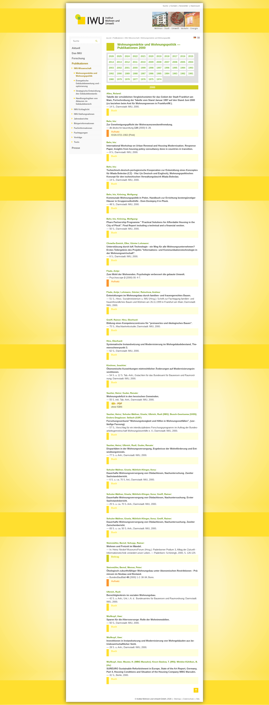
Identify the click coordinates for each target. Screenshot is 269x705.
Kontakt (173, 6)
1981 (190, 73)
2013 (119, 62)
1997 (158, 67)
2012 (127, 62)
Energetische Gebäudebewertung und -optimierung (88, 83)
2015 (190, 56)
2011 (135, 62)
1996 (166, 67)
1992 (111, 73)
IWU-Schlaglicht (81, 109)
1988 (135, 73)
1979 (119, 79)
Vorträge (78, 137)
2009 (151, 62)
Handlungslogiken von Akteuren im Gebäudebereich (87, 101)
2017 (174, 56)
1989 (127, 73)
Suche (165, 6)
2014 (111, 62)
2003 (111, 67)
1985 (158, 73)
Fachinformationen (83, 128)
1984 (166, 73)
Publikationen (80, 63)
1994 (182, 67)
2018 (166, 56)
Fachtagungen (81, 133)
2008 (158, 62)
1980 (111, 79)
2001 (127, 67)
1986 (151, 73)
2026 (111, 56)
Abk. (198, 699)
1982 (182, 73)
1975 (151, 79)
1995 (174, 67)
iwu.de (108, 38)
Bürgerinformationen (84, 123)
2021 (143, 56)
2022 (135, 56)
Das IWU (77, 53)
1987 (143, 73)
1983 (174, 73)
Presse (76, 148)
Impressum (195, 6)
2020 (151, 56)
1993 (190, 67)
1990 (119, 73)
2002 (119, 67)
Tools (76, 142)
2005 (182, 62)
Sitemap (177, 699)
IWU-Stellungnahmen (84, 114)
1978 (127, 79)
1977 (135, 79)
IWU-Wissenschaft (82, 68)
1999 (143, 67)
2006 (174, 62)
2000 (135, 67)
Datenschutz (188, 699)
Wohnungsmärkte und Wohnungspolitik (86, 74)
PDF (119, 403)
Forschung (78, 58)
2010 (143, 62)
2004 (190, 62)
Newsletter (183, 6)
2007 (166, 62)
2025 (119, 56)
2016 (182, 56)
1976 (143, 79)
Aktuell (76, 48)
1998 (151, 67)
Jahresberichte (81, 119)
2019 (158, 56)
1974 (158, 79)
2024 (127, 56)
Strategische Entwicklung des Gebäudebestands (88, 92)
